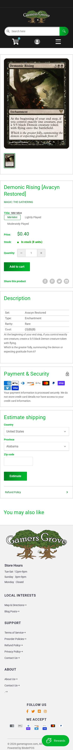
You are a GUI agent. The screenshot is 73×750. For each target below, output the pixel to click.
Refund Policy (13, 492)
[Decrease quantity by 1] (21, 253)
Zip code (9, 454)
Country (8, 424)
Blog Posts (10, 611)
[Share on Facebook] (45, 281)
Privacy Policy (12, 651)
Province (9, 439)
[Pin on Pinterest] (52, 281)
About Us (9, 679)
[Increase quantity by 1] (41, 253)
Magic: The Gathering (18, 202)
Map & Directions (14, 605)
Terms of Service (13, 632)
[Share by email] (66, 281)
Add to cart (17, 266)
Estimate (15, 476)
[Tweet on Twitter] (59, 281)
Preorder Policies (14, 638)
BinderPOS (28, 747)
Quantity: (9, 252)
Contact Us (10, 657)
